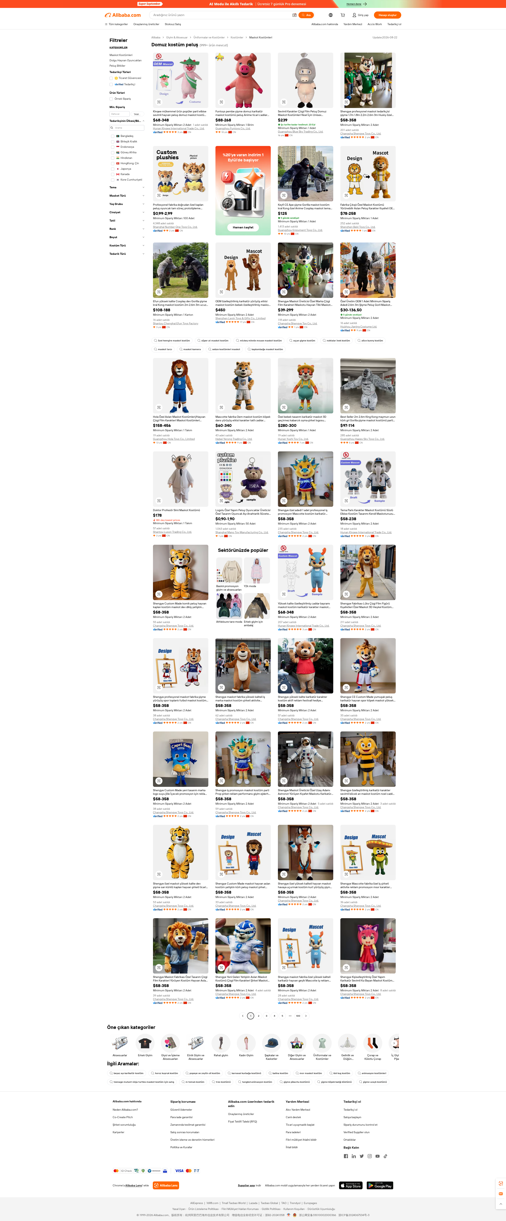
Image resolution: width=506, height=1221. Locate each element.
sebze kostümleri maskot (226, 349)
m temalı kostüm (195, 1082)
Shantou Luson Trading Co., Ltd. (172, 531)
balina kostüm (280, 1073)
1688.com (212, 1203)
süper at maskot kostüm (214, 340)
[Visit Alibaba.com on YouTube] (377, 1156)
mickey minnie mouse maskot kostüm (261, 340)
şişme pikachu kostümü (297, 1082)
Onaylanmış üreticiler (241, 1114)
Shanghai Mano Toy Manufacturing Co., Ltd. (241, 532)
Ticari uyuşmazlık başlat (300, 1124)
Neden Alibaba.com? (125, 1109)
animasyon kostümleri (374, 1073)
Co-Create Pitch (123, 1117)
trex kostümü (223, 1082)
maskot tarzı (165, 349)
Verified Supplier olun (357, 1132)
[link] (501, 1183)
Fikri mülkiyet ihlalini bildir (301, 1139)
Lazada (253, 1203)
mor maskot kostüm (311, 1073)
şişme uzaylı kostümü (375, 1082)
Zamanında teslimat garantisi (187, 1124)
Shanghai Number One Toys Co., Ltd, (175, 226)
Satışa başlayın (352, 1117)
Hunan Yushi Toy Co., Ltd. (293, 438)
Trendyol (295, 1203)
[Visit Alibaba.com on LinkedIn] (353, 1156)
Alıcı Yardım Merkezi (298, 1109)
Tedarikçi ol (350, 1109)
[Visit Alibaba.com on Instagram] (369, 1156)
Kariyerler (118, 1132)
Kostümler (237, 37)
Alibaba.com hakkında (127, 1101)
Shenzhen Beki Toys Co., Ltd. (357, 226)
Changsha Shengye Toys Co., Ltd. (360, 133)
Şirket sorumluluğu (124, 1124)
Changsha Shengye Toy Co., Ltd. (297, 323)
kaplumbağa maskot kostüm (267, 349)
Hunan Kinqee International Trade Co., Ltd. (178, 128)
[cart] (343, 15)
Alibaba (155, 37)
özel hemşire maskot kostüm (174, 340)
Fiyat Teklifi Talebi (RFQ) (242, 1121)
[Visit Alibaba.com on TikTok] (385, 1156)
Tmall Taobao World (233, 1203)
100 (298, 1016)
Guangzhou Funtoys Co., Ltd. (232, 128)
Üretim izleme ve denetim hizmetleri (192, 1139)
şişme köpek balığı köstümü (336, 1082)
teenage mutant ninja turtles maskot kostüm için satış (144, 1082)
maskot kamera (192, 349)
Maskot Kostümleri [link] (260, 37)
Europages (310, 1203)
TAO (283, 1203)
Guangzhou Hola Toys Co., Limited (174, 438)
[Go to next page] (306, 1015)
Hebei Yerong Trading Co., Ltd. (233, 438)
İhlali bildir (292, 1147)
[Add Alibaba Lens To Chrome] (166, 1185)
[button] (294, 15)
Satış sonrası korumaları (184, 1132)
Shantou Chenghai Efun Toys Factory (175, 323)
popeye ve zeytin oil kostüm (205, 1073)
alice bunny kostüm (372, 340)
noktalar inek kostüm (338, 340)
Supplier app (246, 1185)
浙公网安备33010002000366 (317, 1215)
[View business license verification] (289, 1215)
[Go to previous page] (242, 1015)
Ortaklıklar (350, 1139)
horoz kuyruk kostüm (166, 1073)
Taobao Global (269, 1203)
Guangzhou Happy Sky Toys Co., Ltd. (362, 438)
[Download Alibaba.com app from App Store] (351, 1185)
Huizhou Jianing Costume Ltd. (358, 326)
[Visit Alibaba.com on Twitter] (361, 1156)
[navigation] (127, 527)
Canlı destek (293, 1117)
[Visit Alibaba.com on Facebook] (346, 1156)
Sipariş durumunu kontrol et (361, 1124)
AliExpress (196, 1203)
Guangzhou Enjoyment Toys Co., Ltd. (300, 230)
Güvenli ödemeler (181, 1109)
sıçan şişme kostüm (304, 340)
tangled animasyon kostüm (257, 1082)
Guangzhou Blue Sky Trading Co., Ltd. (300, 131)
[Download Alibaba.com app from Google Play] (380, 1185)
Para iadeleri (293, 1132)
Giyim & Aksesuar (177, 37)
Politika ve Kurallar (181, 1147)
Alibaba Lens (133, 1185)
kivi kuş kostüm (341, 1073)
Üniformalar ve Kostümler (209, 37)
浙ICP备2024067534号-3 (353, 1215)
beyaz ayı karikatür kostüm (128, 1073)
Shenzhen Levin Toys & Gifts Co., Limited (240, 318)
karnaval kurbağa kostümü (246, 1073)
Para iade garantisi (181, 1117)
